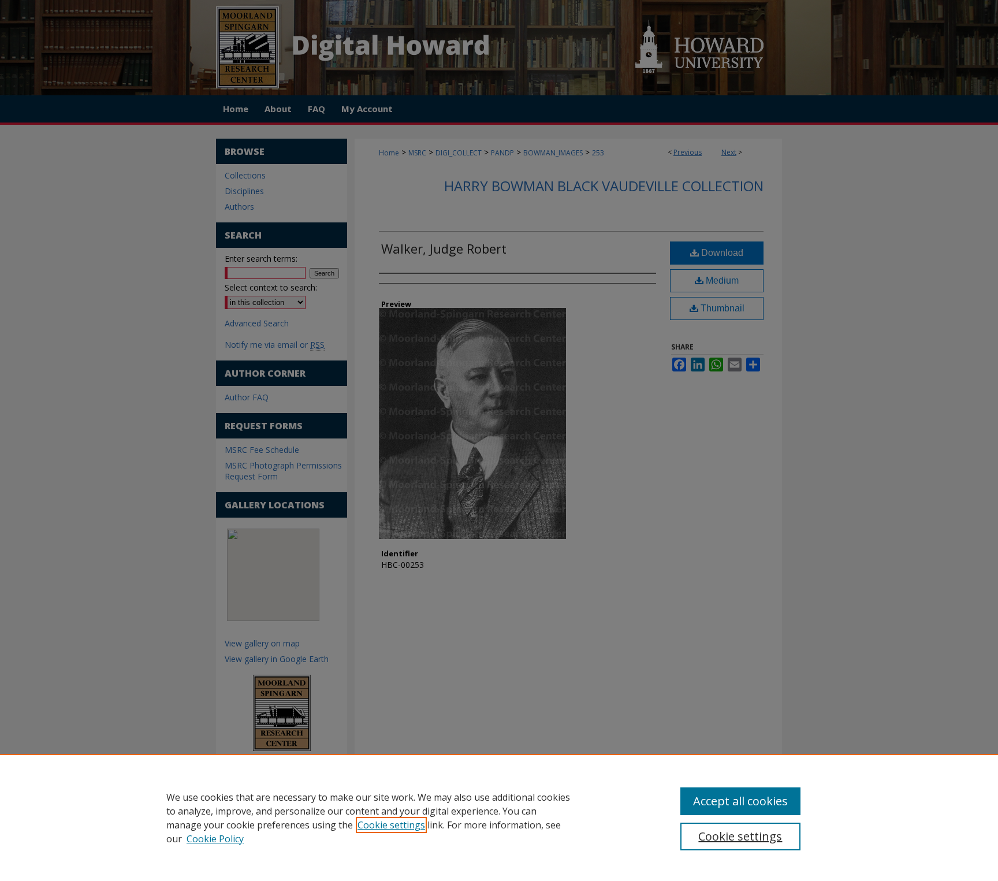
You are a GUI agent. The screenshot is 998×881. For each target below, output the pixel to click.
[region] (499, 817)
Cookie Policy (215, 838)
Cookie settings (391, 825)
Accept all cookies (740, 801)
